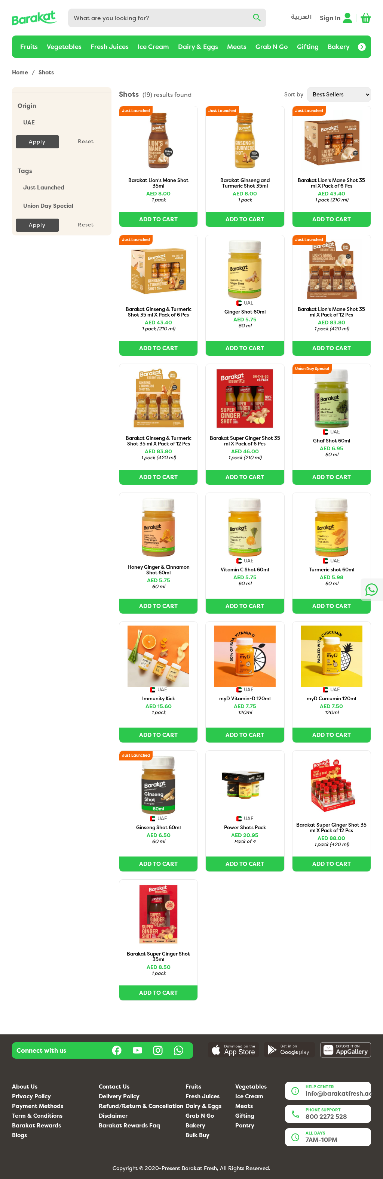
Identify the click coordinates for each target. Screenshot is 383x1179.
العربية (301, 18)
